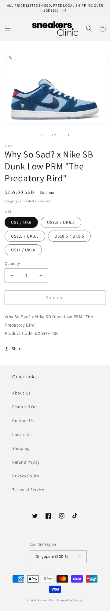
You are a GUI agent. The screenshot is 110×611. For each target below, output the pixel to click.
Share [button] (17, 348)
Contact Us (23, 420)
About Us (21, 393)
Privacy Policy (25, 476)
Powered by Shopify (70, 600)
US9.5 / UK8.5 (25, 236)
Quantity (12, 263)
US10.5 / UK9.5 (69, 236)
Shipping (11, 201)
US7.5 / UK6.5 (61, 222)
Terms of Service (28, 489)
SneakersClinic (47, 600)
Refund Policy (25, 462)
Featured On (24, 406)
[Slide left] (41, 135)
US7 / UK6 (21, 222)
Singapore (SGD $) (52, 556)
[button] (7, 28)
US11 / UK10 (23, 250)
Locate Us (21, 434)
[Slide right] (68, 135)
